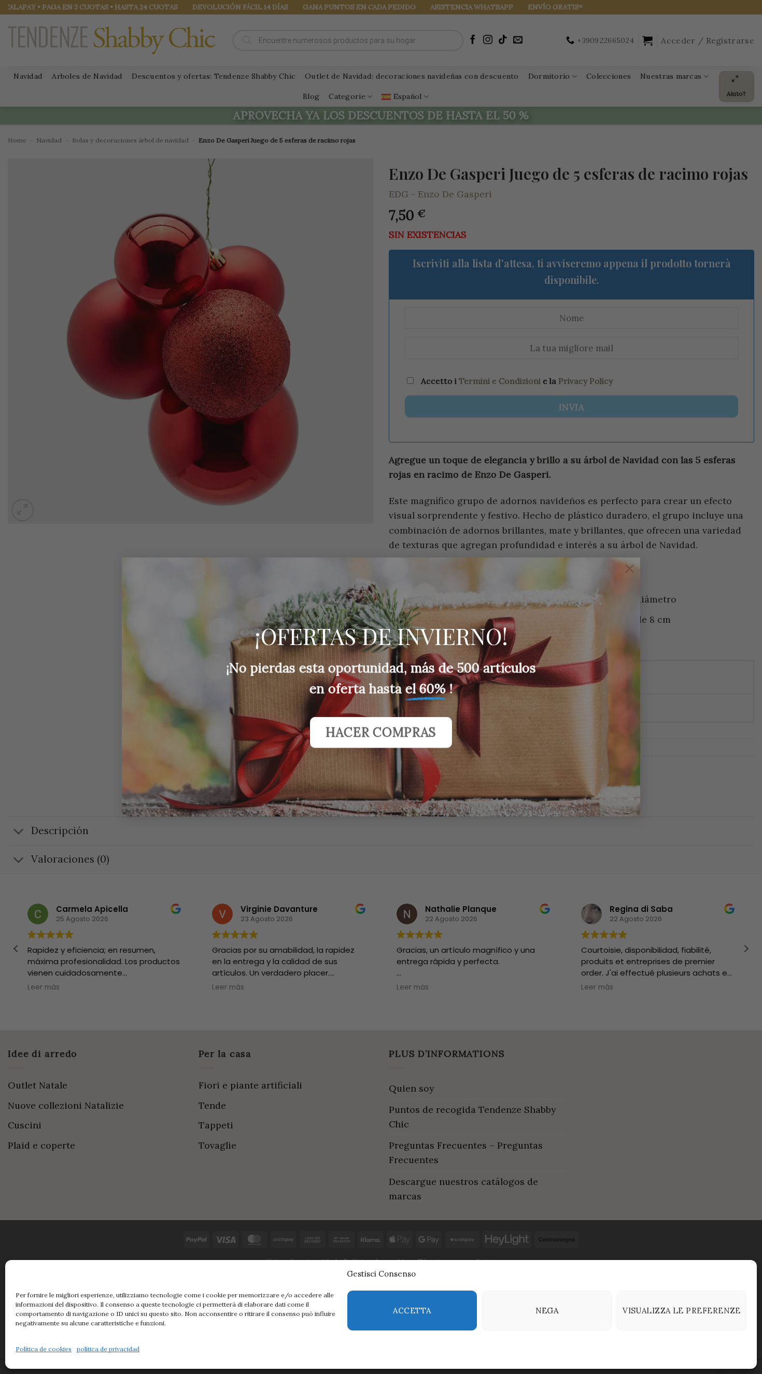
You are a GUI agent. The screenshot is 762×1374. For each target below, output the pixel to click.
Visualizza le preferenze (682, 1310)
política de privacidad (108, 1349)
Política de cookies (44, 1349)
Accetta (412, 1310)
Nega (547, 1310)
